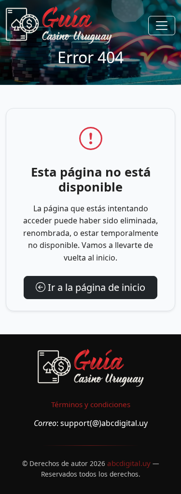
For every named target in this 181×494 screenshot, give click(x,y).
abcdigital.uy (129, 463)
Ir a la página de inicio (95, 287)
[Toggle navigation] (161, 25)
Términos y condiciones (90, 404)
